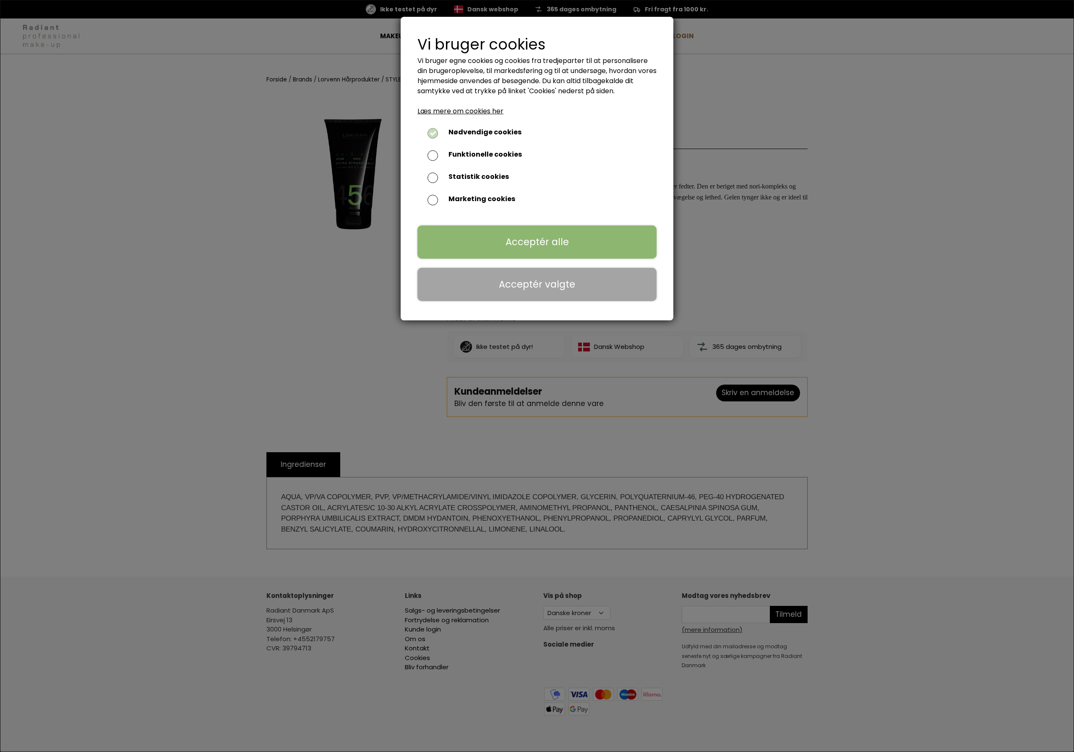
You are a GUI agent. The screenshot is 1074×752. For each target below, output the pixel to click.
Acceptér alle (537, 242)
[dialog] (537, 376)
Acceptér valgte (537, 284)
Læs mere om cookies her (460, 111)
